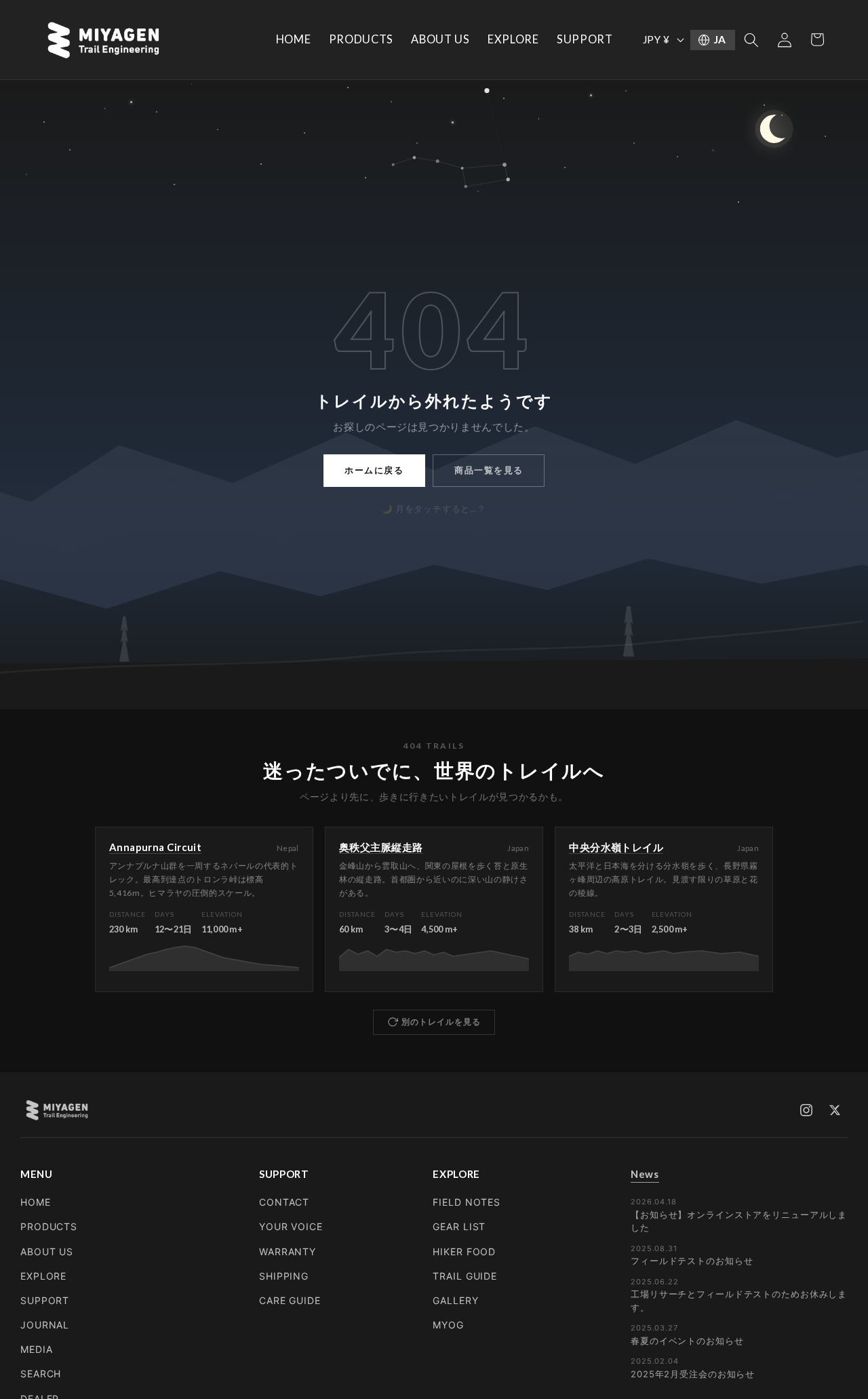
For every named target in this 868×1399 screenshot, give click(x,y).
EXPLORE (43, 1276)
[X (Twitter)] (835, 1110)
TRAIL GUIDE (465, 1276)
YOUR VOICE (291, 1226)
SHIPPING (284, 1276)
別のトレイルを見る (441, 1022)
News (645, 1174)
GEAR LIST (459, 1226)
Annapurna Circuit (155, 847)
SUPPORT (44, 1300)
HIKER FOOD (464, 1251)
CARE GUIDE (290, 1300)
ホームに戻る (373, 470)
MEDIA (36, 1349)
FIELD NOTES (466, 1202)
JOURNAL (44, 1325)
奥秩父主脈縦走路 (381, 847)
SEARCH (40, 1373)
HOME (35, 1202)
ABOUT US (46, 1251)
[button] (751, 39)
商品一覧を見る (489, 470)
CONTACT (284, 1202)
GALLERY (455, 1300)
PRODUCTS (48, 1226)
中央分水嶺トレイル (616, 847)
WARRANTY (287, 1251)
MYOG (448, 1325)
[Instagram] (806, 1110)
